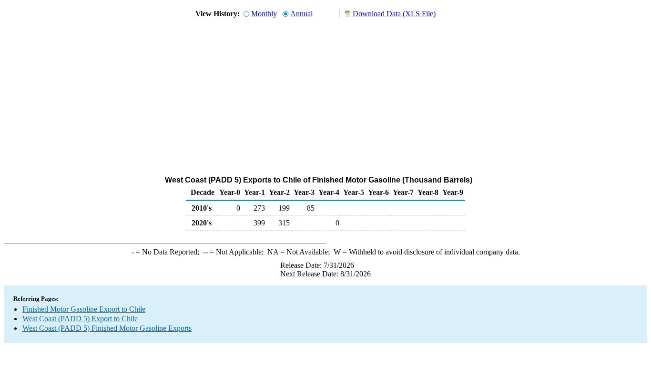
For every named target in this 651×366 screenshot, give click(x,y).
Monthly (264, 14)
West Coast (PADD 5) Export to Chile (80, 319)
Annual (301, 14)
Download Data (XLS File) (394, 14)
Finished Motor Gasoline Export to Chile (83, 309)
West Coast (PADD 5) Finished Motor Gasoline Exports (107, 328)
